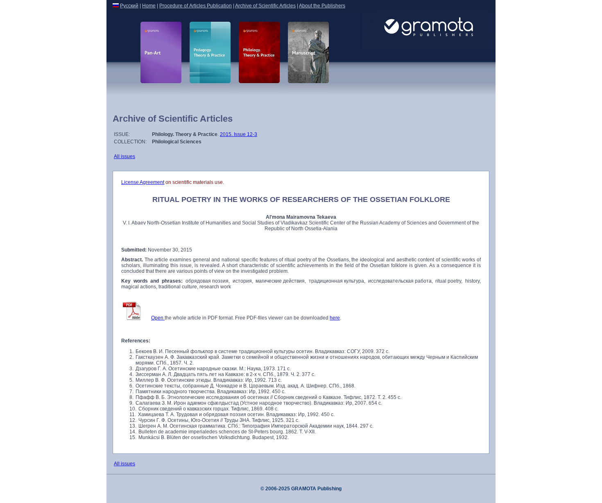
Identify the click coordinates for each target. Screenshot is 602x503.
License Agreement (142, 182)
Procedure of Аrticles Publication (195, 6)
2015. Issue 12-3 (238, 134)
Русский (129, 6)
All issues (124, 156)
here (335, 318)
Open (158, 318)
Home (149, 6)
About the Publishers (322, 6)
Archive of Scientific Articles (265, 6)
